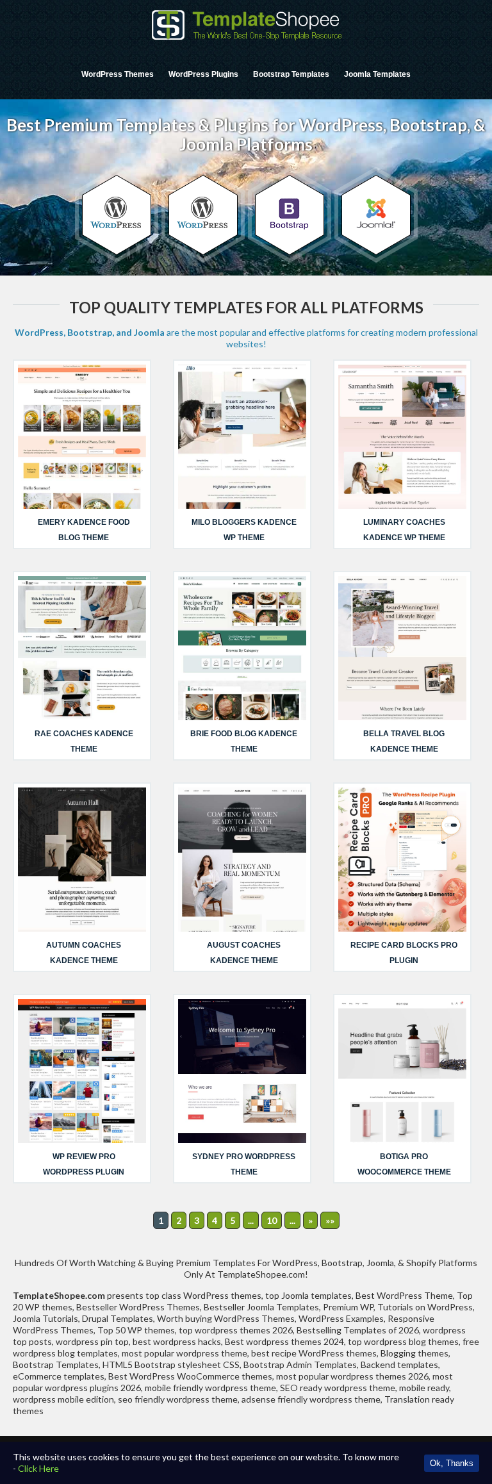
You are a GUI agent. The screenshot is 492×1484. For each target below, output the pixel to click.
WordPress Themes (117, 74)
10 (271, 1220)
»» (329, 1220)
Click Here (38, 1468)
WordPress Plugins (203, 74)
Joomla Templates (377, 74)
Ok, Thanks (451, 1463)
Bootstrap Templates (291, 74)
